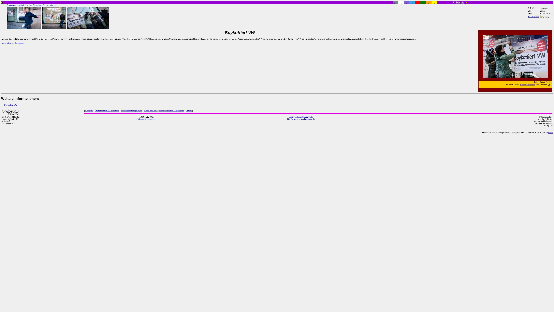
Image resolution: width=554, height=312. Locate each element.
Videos (189, 111)
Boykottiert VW (10, 105)
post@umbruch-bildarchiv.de (301, 117)
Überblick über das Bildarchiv (29, 5)
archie (550, 133)
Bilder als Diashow (527, 85)
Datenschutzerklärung (146, 119)
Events (139, 111)
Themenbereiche (128, 111)
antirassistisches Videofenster (171, 111)
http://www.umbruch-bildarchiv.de (301, 119)
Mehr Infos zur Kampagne (13, 43)
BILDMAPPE (533, 17)
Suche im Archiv (49, 5)
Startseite (11, 5)
